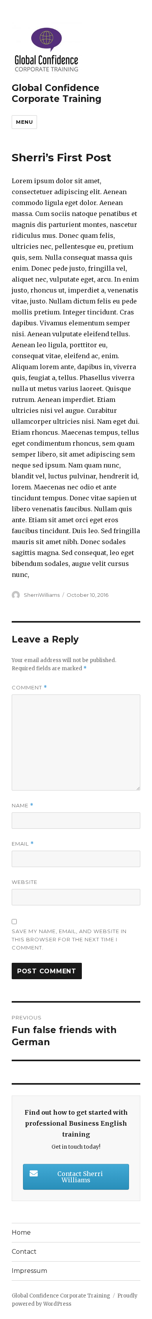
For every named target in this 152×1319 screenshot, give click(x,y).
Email (23, 844)
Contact (24, 1251)
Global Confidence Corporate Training (56, 93)
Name (23, 805)
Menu (24, 122)
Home (21, 1232)
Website (24, 882)
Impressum (29, 1270)
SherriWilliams (42, 595)
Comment (29, 687)
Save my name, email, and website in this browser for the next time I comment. (69, 939)
